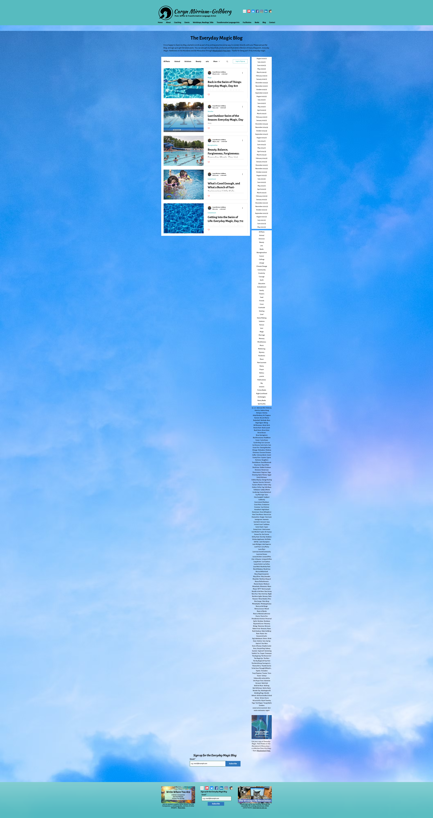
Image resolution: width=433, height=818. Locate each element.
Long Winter (257, 561)
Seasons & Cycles (261, 636)
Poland (267, 609)
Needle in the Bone (258, 591)
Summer (254, 651)
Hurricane (268, 517)
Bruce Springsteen (261, 435)
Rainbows (267, 621)
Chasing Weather (265, 447)
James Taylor (260, 527)
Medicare (266, 584)
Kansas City (257, 534)
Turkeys (264, 676)
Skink (269, 638)
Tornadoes (264, 671)
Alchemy (269, 408)
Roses (269, 628)
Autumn (256, 418)
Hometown (255, 512)
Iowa (268, 522)
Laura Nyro (261, 549)
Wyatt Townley (266, 700)
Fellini (259, 487)
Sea (266, 633)
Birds (264, 425)
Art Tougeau (267, 415)
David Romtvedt (266, 462)
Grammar (257, 507)
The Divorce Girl (266, 656)
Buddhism (267, 437)
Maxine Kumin (258, 584)
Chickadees (261, 450)
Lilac (253, 559)
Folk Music (268, 487)
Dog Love (264, 472)
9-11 (255, 408)
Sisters (265, 638)
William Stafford (262, 695)
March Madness (258, 569)
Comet (269, 455)
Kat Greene (265, 534)
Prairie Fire (264, 616)
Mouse (255, 589)
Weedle (266, 693)
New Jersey (268, 591)
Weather (210, 111)
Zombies (261, 705)
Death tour (255, 467)
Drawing (255, 475)
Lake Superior (266, 544)
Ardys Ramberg (257, 415)
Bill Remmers (258, 425)
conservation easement (260, 708)
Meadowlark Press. (264, 751)
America (257, 410)
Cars (262, 442)
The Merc (266, 658)
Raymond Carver (258, 623)
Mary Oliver (257, 576)
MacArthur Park (265, 566)
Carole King (257, 442)
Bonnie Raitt (257, 428)
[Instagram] (261, 11)
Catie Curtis (264, 445)
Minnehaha (256, 586)
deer (269, 708)
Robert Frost (256, 628)
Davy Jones (257, 465)
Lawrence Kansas (261, 554)
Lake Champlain (264, 542)
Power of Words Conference (261, 614)
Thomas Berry (256, 666)
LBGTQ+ (256, 542)
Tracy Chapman (257, 673)
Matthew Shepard (265, 579)
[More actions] (243, 72)
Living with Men (267, 559)
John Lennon (266, 529)
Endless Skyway (256, 480)
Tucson (259, 676)
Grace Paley (257, 504)
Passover (255, 599)
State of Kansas (257, 646)
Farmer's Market (257, 485)
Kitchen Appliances (258, 539)
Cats (269, 445)
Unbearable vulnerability (262, 678)
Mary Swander (265, 576)
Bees (268, 420)
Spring (268, 641)
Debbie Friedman (265, 467)
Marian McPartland (262, 571)
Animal (177, 61)
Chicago (254, 450)
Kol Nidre (268, 539)
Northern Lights (257, 596)
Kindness (268, 537)
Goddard (266, 497)
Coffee (254, 455)
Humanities (255, 517)
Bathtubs (263, 420)
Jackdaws (266, 524)
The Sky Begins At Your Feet (261, 661)
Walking (266, 685)
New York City (262, 594)
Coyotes (263, 457)
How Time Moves (257, 514)
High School (265, 509)
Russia (262, 633)
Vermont (258, 683)
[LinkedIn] (265, 11)
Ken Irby (262, 537)
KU (266, 532)
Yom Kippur (259, 703)
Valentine (267, 680)
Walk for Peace (258, 685)
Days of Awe (265, 465)
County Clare (257, 457)
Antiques (259, 413)
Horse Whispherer (265, 512)
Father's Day (267, 485)
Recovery (267, 623)
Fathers (254, 487)
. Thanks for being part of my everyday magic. (248, 51)
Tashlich (254, 653)
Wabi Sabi (264, 683)
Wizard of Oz (257, 700)
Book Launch (266, 428)
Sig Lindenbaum (257, 638)
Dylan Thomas (262, 475)
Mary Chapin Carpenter (261, 574)
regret (267, 710)
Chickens (268, 450)
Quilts (255, 621)
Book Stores (257, 430)
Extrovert (267, 482)
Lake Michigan (257, 544)
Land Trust (257, 547)
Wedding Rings (259, 693)
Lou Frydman (266, 561)
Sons (264, 641)
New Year (255, 594)
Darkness (258, 460)
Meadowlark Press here (221, 51)
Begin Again (259, 423)
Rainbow (260, 621)
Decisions (258, 470)
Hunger (262, 517)
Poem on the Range (262, 606)
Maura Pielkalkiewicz (262, 581)
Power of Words (262, 611)
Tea (258, 653)
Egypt (269, 475)
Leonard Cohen (257, 557)
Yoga (253, 703)
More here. (181, 808)
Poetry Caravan (259, 609)
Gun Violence (265, 507)
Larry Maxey (265, 547)
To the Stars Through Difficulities (262, 668)
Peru (269, 599)
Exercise (261, 482)
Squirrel (258, 643)
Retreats (267, 626)
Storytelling (261, 648)
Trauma (264, 673)
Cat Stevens (256, 445)
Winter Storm (264, 698)
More (215, 61)
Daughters (265, 460)
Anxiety (264, 413)
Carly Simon (264, 440)
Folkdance (257, 490)
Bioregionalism (213, 145)
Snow (255, 641)
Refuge (255, 626)
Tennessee (268, 653)
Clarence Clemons (265, 452)
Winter (257, 698)
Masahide (256, 579)
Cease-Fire (256, 447)
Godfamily (261, 499)
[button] (227, 61)
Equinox (255, 482)
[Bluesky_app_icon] (253, 11)
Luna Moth (256, 566)
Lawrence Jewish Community (262, 552)
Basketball (256, 420)
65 (252, 408)
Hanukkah (257, 509)
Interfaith (257, 522)
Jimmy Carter (257, 529)
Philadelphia (256, 604)
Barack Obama (264, 418)
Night (270, 594)
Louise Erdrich (258, 564)
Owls (269, 596)
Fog (263, 487)
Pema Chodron (263, 599)
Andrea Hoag (264, 410)
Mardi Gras (266, 569)
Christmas (256, 452)
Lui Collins (266, 564)
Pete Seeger (258, 601)
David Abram (256, 462)
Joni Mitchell (256, 532)
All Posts (167, 61)
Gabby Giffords (265, 490)
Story (255, 648)
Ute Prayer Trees (258, 680)
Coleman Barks (261, 455)
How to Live (267, 514)
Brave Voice (265, 430)
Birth (268, 425)
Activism (187, 61)
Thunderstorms (266, 666)
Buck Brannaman (258, 437)
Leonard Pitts (267, 557)
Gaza (266, 495)
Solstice (259, 641)
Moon (269, 586)
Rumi (258, 633)
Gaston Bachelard (265, 492)
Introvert (263, 522)
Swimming (268, 651)
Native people (266, 589)
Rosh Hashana (256, 631)
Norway (265, 596)
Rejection (261, 626)
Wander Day (256, 690)
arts (207, 61)
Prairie (258, 616)
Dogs (269, 472)
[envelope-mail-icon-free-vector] (244, 11)
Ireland (256, 524)
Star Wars (264, 643)
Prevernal (268, 619)
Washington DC (266, 690)
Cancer (258, 440)
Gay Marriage (260, 495)
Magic (210, 77)
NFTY (259, 589)
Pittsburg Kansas (266, 604)
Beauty (198, 61)
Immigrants (258, 519)
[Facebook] (257, 11)
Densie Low (265, 470)
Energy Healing (267, 480)
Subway (267, 648)
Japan (266, 527)
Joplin (262, 532)
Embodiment (212, 179)
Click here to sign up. (260, 808)
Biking (266, 423)
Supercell (261, 651)
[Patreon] (248, 11)
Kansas (269, 532)
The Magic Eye (258, 658)
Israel (261, 524)
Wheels (254, 695)
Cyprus (269, 457)
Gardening (256, 492)
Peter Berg (265, 601)
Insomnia (266, 519)
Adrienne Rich (261, 408)
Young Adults (267, 703)
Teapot (262, 653)
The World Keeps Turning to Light (262, 663)
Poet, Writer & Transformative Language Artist (195, 16)
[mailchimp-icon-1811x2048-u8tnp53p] (270, 11)
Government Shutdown (261, 502)
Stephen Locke (266, 646)
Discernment (257, 472)
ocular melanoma (259, 710)
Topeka (258, 671)
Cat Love (267, 442)
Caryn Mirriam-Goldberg (202, 11)
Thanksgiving (256, 656)
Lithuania (258, 559)
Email (192, 759)
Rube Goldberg (266, 631)
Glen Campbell (258, 497)
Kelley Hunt (255, 537)
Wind (270, 695)
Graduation (265, 504)
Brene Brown (262, 433)
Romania (264, 628)
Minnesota (263, 586)
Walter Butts (267, 688)
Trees (269, 673)
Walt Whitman (257, 688)
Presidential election (258, 619)
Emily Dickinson (262, 477)
